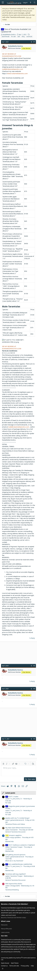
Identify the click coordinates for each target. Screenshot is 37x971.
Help (32, 966)
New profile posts (6, 929)
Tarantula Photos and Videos (15, 824)
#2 (34, 666)
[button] (3, 763)
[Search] (35, 2)
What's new (5, 921)
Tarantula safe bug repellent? (15, 874)
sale (18, 36)
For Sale (8, 803)
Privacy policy (25, 966)
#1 (34, 42)
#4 (34, 739)
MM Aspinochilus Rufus (13, 884)
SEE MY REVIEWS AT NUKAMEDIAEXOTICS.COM (11, 55)
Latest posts (10, 793)
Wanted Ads (9, 841)
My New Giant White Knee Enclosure (18, 828)
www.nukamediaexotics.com (17, 73)
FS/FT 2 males (12, 796)
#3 (34, 689)
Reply (33, 638)
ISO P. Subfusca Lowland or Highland (20, 845)
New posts (4, 925)
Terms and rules (14, 966)
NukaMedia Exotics (9, 34)
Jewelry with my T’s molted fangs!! (17, 818)
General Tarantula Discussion (15, 832)
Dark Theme (14, 963)
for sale (13, 36)
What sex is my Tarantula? (14, 861)
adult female (5, 36)
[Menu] (2, 2)
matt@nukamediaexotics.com (12, 69)
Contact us (4, 966)
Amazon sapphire (13, 835)
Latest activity (5, 932)
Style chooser (5, 963)
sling (23, 36)
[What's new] (30, 2)
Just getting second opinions (15, 855)
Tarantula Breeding (12, 890)
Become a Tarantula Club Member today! (13, 917)
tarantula (29, 36)
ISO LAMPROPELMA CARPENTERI (19, 864)
